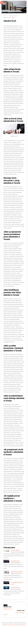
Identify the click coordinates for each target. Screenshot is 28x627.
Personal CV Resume (11, 624)
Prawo (13, 17)
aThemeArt (23, 624)
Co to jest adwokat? (15, 550)
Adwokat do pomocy (15, 587)
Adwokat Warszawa (15, 560)
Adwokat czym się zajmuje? (17, 571)
